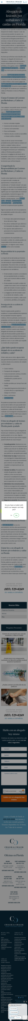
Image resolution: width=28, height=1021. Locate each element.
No (11, 515)
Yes (16, 515)
